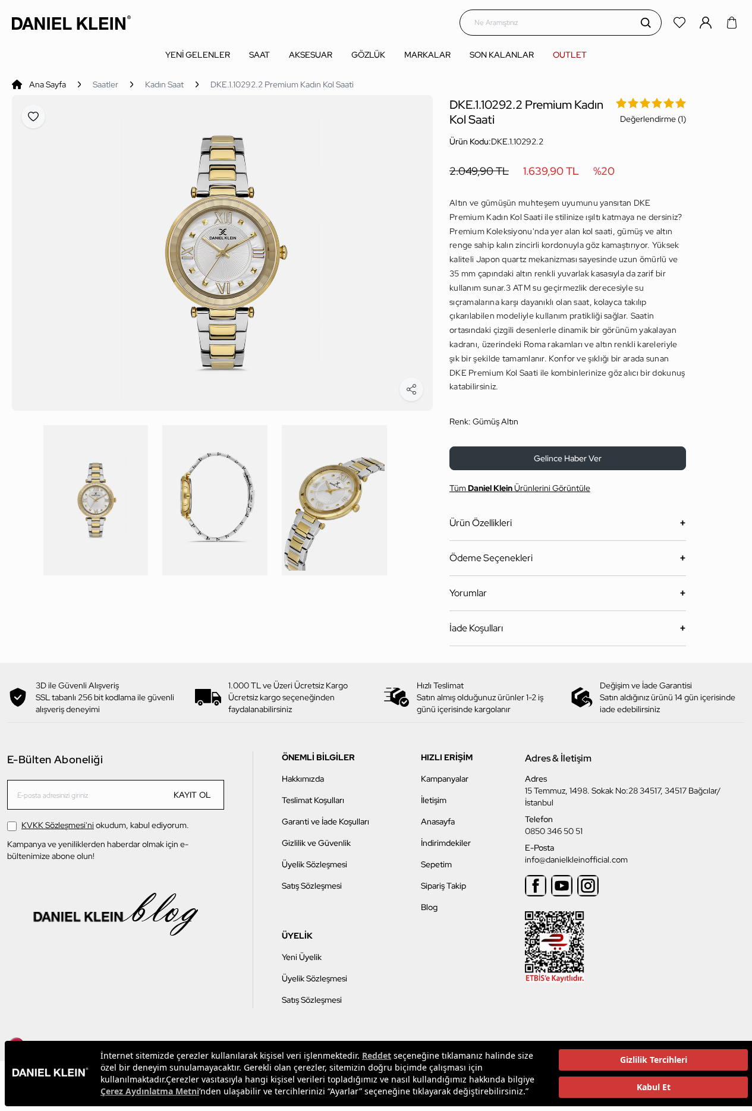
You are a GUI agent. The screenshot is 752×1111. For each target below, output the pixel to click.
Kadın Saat (164, 84)
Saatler (105, 84)
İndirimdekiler (446, 843)
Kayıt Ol (193, 794)
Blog (429, 907)
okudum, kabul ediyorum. (105, 825)
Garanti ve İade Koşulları (325, 821)
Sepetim (436, 864)
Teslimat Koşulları (313, 800)
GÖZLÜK (368, 54)
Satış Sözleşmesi (312, 885)
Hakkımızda (303, 778)
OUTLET (570, 54)
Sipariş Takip (443, 885)
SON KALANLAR (502, 54)
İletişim (433, 800)
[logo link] (71, 22)
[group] (222, 253)
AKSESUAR (310, 54)
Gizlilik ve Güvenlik (316, 843)
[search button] (645, 22)
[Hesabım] (707, 23)
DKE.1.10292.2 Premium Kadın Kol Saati (282, 84)
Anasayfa (438, 821)
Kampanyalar (444, 778)
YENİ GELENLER (197, 54)
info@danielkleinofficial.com (576, 859)
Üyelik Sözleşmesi (314, 864)
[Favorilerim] (681, 23)
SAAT (259, 54)
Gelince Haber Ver (568, 458)
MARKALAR (427, 54)
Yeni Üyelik (302, 957)
